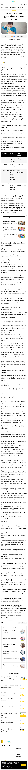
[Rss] (10, 745)
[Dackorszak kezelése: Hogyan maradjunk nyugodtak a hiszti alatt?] (21, 223)
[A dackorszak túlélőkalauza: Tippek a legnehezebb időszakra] (23, 687)
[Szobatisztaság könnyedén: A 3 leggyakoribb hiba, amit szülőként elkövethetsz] (21, 229)
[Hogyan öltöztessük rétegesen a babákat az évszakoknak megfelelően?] (22, 666)
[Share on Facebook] (8, 36)
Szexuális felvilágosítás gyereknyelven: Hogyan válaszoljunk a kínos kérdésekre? (9, 730)
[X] (2, 745)
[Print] (14, 36)
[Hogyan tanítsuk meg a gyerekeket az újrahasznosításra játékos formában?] (21, 236)
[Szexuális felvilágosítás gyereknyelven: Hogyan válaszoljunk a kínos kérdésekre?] (23, 729)
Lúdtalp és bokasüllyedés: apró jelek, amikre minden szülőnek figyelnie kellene (9, 679)
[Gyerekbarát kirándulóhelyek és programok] (23, 700)
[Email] (12, 36)
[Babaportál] (14, 1)
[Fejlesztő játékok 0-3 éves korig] (22, 638)
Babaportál (11, 39)
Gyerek (13, 10)
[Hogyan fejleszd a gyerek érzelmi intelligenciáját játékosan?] (23, 722)
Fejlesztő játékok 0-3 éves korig (9, 638)
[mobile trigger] (2, 4)
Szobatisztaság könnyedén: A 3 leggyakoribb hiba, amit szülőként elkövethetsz (9, 229)
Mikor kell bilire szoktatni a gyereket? (9, 693)
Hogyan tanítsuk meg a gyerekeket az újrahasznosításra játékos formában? (10, 236)
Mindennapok (23, 679)
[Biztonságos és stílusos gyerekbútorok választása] (22, 659)
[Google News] (7, 745)
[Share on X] (10, 36)
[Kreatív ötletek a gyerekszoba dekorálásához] (22, 631)
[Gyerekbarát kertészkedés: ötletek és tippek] (23, 707)
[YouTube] (5, 745)
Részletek (10, 767)
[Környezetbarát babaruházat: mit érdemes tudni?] (22, 652)
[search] (19, 4)
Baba (21, 694)
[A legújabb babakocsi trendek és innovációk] (22, 645)
